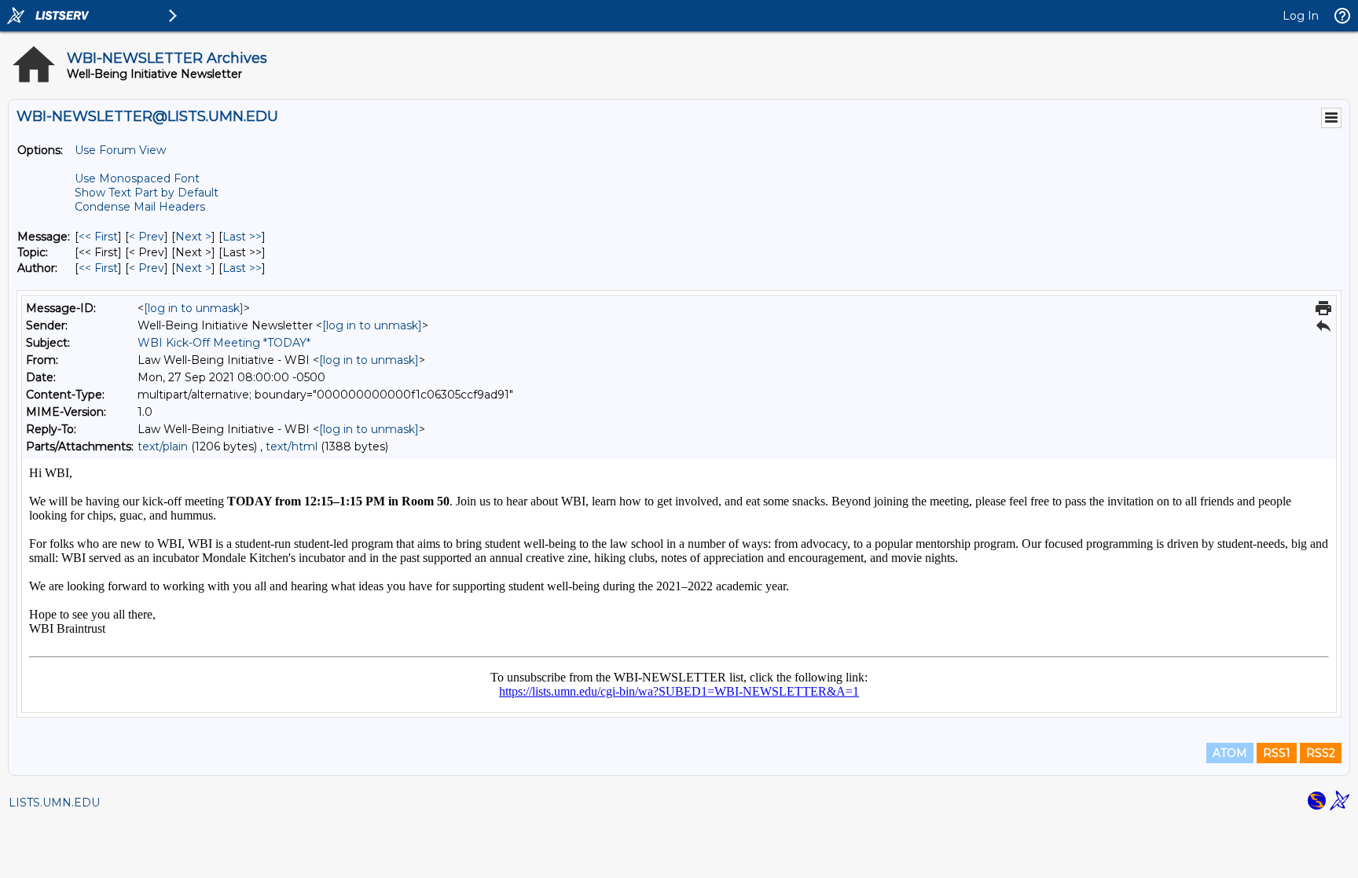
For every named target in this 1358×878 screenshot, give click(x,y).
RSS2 (1320, 753)
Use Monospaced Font (137, 178)
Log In (1301, 16)
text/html (291, 446)
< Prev (146, 237)
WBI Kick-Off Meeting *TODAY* (224, 343)
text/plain (163, 446)
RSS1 (1276, 753)
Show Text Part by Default (146, 193)
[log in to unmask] (194, 308)
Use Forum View (120, 150)
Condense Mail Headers (140, 207)
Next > (193, 237)
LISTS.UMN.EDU (54, 802)
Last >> (242, 237)
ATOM (1230, 753)
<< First (98, 237)
